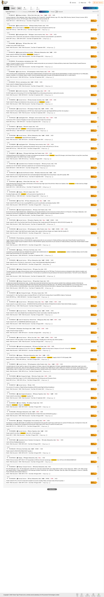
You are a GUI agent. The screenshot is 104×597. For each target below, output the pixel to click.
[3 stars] (18, 12)
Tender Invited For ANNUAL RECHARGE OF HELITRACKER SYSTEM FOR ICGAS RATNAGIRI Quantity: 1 (31, 413)
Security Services (22, 71)
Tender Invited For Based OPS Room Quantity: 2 (21, 137)
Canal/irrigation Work (22, 34)
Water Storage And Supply (24, 293)
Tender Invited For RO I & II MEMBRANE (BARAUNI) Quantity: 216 (22, 321)
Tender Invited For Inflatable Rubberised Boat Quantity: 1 (19, 84)
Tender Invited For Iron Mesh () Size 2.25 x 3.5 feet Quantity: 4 (23, 433)
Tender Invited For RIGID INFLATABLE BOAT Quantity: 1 (19, 451)
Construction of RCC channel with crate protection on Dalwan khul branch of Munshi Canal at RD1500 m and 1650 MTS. (34, 36)
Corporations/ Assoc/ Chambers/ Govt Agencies (29, 163)
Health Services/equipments (24, 346)
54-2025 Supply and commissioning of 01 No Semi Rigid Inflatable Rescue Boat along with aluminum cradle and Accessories (35, 93)
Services (74, 2)
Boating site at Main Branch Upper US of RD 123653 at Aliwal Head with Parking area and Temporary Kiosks (31, 378)
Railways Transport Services (25, 269)
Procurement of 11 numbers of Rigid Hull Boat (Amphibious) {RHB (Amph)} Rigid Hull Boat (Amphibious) (30, 387)
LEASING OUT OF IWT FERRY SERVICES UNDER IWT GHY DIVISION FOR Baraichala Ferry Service (30, 165)
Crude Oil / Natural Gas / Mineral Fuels (27, 319)
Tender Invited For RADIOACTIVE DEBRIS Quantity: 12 (22, 54)
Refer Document (14, 47)
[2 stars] (16, 12)
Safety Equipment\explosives (25, 209)
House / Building (22, 402)
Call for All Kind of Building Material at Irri (15, 442)
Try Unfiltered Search (44, 11)
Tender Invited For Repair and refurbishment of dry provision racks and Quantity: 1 (28, 102)
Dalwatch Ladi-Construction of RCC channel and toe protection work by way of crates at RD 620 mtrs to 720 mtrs (32, 146)
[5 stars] (21, 12)
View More (52, 489)
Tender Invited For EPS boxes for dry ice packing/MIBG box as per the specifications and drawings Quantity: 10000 (32, 203)
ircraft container (31, 11)
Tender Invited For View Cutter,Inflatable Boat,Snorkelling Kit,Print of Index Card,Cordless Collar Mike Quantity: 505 (32, 312)
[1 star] (15, 12)
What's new (83, 2)
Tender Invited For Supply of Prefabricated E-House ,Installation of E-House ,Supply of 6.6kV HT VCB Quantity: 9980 (38, 357)
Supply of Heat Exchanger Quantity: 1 (15, 330)
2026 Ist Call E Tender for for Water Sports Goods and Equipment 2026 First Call (31, 27)
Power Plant (21, 200)
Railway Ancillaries (22, 15)
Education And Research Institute (25, 52)
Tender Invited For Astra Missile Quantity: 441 (19, 396)
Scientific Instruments (23, 91)
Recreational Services (23, 25)
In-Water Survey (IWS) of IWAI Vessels (15, 45)
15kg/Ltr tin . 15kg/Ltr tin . (18, 405)
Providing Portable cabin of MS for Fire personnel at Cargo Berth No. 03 (25, 128)
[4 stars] (19, 12)
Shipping (20, 43)
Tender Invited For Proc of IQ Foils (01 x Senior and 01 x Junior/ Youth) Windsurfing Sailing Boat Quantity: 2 (31, 262)
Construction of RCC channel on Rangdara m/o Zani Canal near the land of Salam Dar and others (28, 119)
